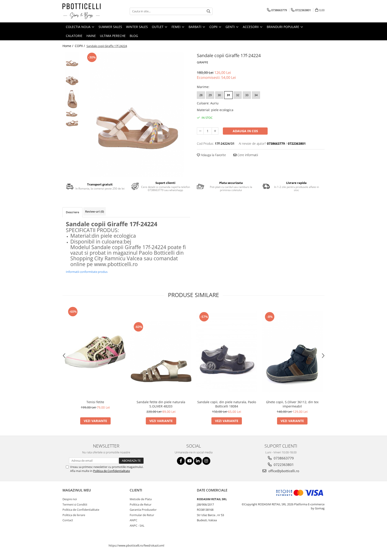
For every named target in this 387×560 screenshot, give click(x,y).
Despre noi (69, 499)
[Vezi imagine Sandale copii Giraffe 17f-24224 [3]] (72, 118)
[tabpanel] (137, 114)
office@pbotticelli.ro (283, 471)
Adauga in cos (245, 131)
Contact (67, 520)
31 (228, 95)
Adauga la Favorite (213, 155)
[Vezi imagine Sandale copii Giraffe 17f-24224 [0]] (72, 61)
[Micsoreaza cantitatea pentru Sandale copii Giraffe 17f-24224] (200, 131)
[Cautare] (208, 11)
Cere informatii (247, 155)
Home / (68, 46)
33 (246, 95)
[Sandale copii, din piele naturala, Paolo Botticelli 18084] (226, 351)
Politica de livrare (73, 515)
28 (200, 95)
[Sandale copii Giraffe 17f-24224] (137, 114)
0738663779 (283, 458)
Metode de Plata (141, 499)
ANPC (133, 520)
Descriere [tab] (72, 212)
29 (210, 95)
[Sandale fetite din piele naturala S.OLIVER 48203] (160, 351)
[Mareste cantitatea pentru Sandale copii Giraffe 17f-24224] (215, 131)
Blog (134, 36)
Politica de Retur (140, 504)
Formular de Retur (142, 515)
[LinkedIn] (198, 461)
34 (256, 95)
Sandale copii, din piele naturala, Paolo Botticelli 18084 (226, 404)
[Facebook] (181, 461)
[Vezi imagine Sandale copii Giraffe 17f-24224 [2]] (72, 99)
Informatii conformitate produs (87, 272)
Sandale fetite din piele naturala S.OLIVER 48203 (161, 404)
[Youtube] (189, 461)
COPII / (80, 46)
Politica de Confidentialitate (111, 471)
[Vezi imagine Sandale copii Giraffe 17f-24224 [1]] (72, 80)
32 (237, 95)
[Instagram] (206, 461)
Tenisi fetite (95, 402)
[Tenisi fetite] (95, 352)
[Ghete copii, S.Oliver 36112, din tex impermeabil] (292, 352)
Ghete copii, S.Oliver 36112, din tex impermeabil (292, 404)
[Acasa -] (84, 11)
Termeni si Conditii (74, 504)
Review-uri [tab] (94, 211)
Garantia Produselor (143, 510)
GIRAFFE (202, 62)
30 (219, 95)
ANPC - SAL (137, 525)
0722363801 (283, 464)
